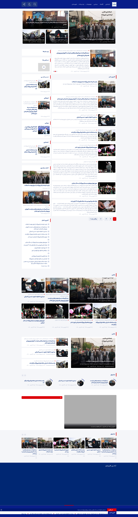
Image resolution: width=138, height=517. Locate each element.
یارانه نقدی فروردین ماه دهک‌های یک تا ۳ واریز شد (84, 201)
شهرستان (74, 4)
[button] (56, 71)
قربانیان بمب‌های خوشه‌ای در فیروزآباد (38, 259)
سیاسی (96, 4)
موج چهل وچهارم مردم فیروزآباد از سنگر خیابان (84, 183)
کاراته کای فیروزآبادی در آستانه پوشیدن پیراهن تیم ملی (31, 129)
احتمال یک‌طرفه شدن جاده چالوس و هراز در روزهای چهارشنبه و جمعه (91, 510)
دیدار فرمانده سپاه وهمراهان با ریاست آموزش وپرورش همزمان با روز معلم (46, 23)
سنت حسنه (44, 266)
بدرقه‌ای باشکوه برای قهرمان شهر (39, 250)
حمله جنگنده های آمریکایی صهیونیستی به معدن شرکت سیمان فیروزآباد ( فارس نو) (35, 262)
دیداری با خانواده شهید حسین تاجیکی (85, 514)
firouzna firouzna (109, 366)
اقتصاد (101, 4)
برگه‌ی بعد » (93, 219)
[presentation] (25, 375)
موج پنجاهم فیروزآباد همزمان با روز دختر (37, 514)
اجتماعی (107, 4)
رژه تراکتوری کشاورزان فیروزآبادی (39, 256)
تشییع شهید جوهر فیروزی (40, 248)
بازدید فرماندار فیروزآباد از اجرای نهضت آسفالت (97, 39)
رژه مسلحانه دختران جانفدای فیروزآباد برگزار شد (61, 514)
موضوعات (88, 4)
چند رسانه (81, 4)
